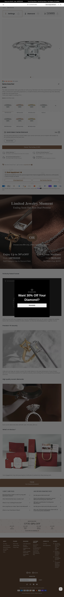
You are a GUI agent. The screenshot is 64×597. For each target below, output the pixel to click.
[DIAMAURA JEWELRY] (32, 4)
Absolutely (32, 305)
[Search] (58, 4)
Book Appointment (51, 4)
